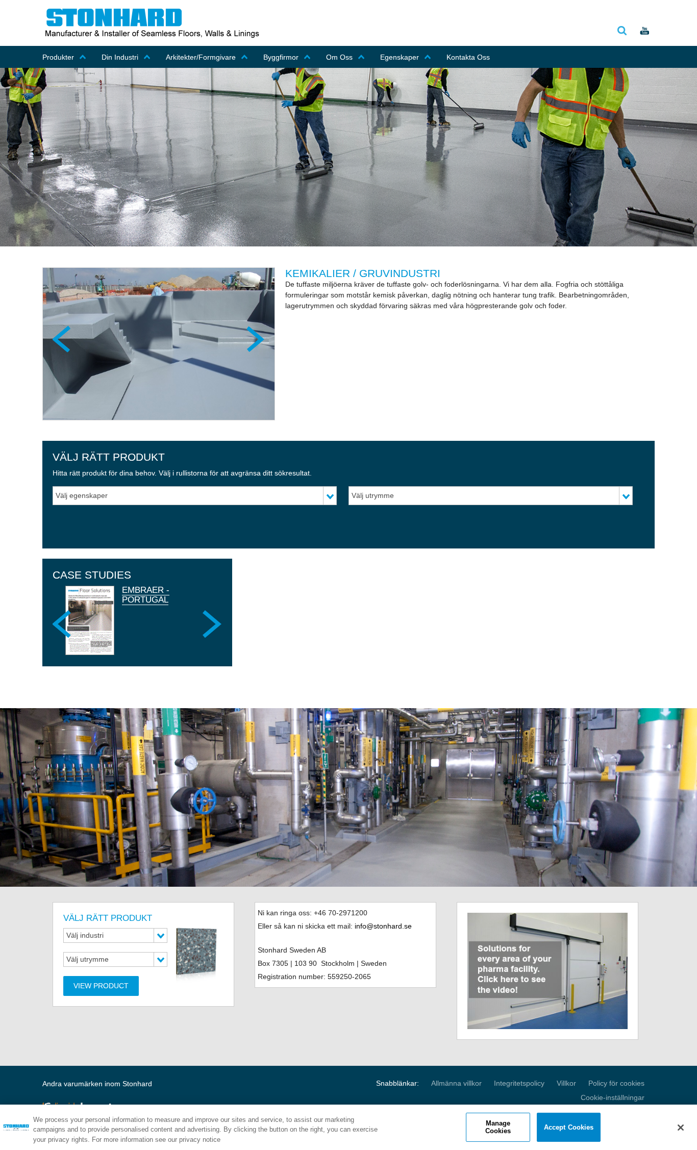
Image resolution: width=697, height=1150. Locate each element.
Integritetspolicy (519, 1083)
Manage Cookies (498, 1127)
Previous (63, 338)
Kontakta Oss (468, 57)
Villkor (566, 1083)
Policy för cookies (616, 1083)
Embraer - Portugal (145, 594)
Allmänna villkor (456, 1083)
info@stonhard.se (383, 926)
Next (254, 338)
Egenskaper (399, 57)
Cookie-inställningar (612, 1097)
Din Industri (120, 57)
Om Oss (339, 57)
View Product (101, 986)
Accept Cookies (569, 1127)
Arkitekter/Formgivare (201, 57)
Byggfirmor (280, 57)
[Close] (680, 1127)
